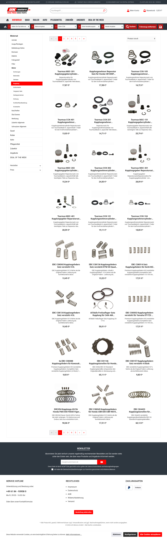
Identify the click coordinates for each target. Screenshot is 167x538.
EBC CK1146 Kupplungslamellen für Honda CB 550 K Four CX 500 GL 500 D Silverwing (102, 362)
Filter (13, 64)
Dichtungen (16, 72)
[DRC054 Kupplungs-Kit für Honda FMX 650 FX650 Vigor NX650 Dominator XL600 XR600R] (66, 395)
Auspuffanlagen (17, 44)
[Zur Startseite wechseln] (18, 10)
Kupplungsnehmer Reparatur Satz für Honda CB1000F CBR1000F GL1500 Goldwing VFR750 (103, 72)
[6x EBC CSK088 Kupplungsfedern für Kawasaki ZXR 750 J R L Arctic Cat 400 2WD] (66, 346)
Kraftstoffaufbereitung (20, 103)
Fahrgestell (15, 60)
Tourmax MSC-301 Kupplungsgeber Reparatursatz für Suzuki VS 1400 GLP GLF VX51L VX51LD (139, 169)
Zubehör (13, 149)
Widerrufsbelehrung (76, 498)
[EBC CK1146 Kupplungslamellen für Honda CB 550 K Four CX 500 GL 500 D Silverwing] (102, 346)
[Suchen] (104, 10)
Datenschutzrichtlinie (94, 466)
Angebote (14, 153)
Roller (12, 135)
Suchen (132, 26)
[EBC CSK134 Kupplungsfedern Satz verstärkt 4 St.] (66, 298)
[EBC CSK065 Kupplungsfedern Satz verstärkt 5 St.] (66, 250)
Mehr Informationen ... (74, 534)
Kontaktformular (25, 502)
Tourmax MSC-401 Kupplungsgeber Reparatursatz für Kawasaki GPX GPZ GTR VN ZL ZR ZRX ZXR (66, 217)
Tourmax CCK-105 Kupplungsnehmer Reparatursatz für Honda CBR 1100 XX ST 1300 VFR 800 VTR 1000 (139, 72)
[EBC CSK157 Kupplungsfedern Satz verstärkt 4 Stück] (139, 346)
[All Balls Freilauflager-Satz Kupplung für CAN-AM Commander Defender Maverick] (102, 298)
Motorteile (16, 76)
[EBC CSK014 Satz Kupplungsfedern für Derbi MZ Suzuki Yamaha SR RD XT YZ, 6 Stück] (139, 250)
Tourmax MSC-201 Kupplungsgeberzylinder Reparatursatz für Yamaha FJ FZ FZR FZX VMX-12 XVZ (66, 72)
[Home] (9, 20)
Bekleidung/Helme (18, 48)
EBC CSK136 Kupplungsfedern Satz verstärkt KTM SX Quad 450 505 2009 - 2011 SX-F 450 (103, 265)
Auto (12, 140)
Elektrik (14, 56)
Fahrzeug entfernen (147, 27)
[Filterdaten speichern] (160, 26)
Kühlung (16, 99)
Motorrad (14, 36)
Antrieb (14, 40)
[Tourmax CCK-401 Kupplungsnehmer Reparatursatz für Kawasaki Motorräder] (66, 105)
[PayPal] (129, 487)
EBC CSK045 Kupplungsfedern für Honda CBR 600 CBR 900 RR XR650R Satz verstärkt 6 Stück (102, 410)
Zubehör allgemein (18, 122)
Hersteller (14, 165)
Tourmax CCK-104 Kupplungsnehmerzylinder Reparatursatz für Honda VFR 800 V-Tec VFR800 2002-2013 (139, 217)
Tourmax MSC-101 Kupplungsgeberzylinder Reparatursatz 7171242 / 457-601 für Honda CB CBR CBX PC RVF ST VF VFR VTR (139, 120)
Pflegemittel (15, 144)
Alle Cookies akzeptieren (150, 534)
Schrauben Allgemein (19, 126)
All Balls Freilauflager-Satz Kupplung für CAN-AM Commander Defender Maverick (102, 314)
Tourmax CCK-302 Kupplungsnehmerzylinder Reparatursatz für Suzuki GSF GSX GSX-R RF (102, 169)
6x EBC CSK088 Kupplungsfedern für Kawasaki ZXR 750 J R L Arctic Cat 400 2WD (66, 362)
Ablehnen (117, 534)
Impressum (72, 487)
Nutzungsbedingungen (111, 466)
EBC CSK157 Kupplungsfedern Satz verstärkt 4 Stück (139, 362)
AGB (69, 494)
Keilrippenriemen (18, 95)
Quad (12, 131)
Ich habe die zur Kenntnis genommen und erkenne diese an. (85, 469)
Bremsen (15, 52)
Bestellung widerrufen (84, 512)
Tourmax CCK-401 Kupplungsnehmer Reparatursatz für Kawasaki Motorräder (66, 120)
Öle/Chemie (16, 115)
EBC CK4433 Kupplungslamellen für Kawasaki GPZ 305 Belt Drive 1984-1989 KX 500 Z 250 (139, 410)
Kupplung (16, 83)
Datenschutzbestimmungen (72, 469)
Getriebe (15, 79)
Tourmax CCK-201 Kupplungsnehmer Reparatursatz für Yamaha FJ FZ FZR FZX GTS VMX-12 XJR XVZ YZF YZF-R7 (102, 120)
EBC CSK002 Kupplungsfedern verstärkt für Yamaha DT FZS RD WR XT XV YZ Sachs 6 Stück (139, 314)
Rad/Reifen (16, 111)
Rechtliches (72, 481)
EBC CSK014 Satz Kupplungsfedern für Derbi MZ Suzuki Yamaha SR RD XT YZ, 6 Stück (139, 265)
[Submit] (101, 462)
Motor (14, 68)
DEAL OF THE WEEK (18, 157)
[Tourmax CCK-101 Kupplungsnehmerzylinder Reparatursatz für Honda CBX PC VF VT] (102, 202)
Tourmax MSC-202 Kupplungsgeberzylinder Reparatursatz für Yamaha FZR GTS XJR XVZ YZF (66, 169)
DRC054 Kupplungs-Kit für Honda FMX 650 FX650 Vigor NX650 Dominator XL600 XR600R (66, 410)
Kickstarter (16, 107)
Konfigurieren (130, 534)
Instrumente (17, 87)
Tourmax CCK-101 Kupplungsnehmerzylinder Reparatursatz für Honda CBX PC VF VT (102, 217)
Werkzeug (15, 119)
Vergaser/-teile (17, 91)
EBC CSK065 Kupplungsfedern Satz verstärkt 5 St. (66, 265)
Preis (12, 170)
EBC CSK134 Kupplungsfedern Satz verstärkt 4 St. (66, 314)
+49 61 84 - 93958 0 (16, 491)
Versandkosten (77, 523)
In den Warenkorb (66, 90)
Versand (71, 501)
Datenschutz (73, 490)
